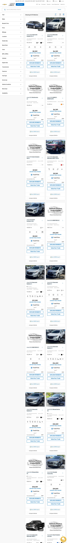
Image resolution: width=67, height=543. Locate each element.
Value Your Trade (35, 66)
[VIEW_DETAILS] (35, 87)
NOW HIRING (20, 4)
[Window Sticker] (42, 232)
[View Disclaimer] (40, 47)
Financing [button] (48, 4)
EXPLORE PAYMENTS (35, 63)
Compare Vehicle (33, 76)
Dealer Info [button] (63, 4)
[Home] (37, 4)
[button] (43, 24)
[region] (35, 60)
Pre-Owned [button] (43, 4)
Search (59, 9)
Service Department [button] (55, 4)
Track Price (36, 55)
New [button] (39, 4)
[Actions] (42, 35)
